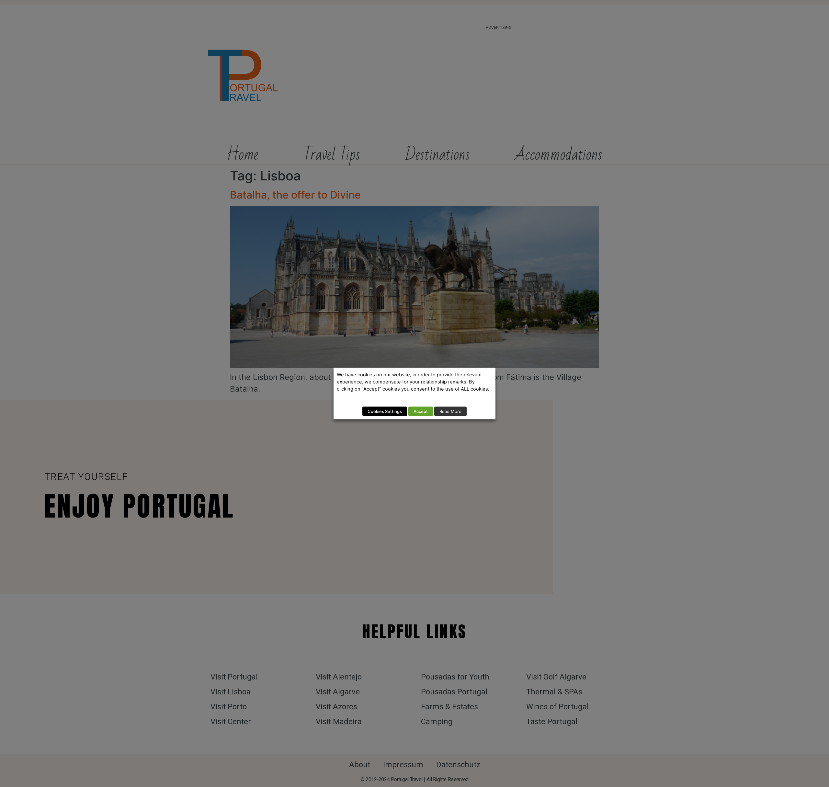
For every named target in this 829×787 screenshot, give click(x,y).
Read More (450, 411)
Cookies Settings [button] (385, 411)
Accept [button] (421, 411)
